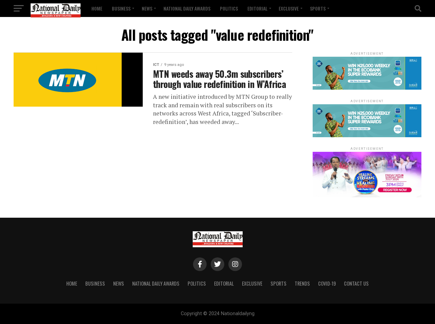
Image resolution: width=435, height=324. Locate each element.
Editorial (257, 8)
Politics (229, 8)
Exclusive (289, 8)
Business (121, 8)
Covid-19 (327, 283)
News (147, 8)
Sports (318, 8)
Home (96, 8)
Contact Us (356, 283)
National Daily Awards (186, 8)
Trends (302, 283)
